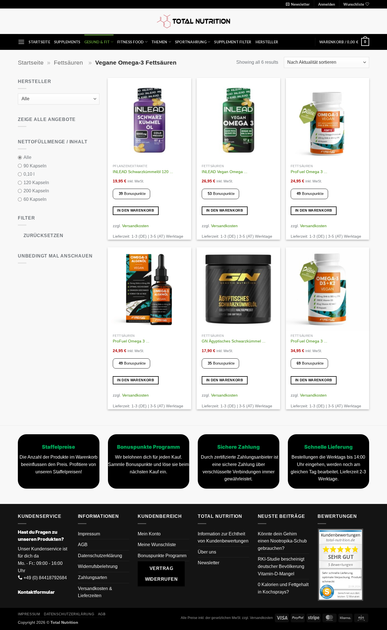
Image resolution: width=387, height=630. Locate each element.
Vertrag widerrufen (161, 573)
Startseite (39, 42)
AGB (83, 544)
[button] (298, 4)
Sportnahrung (191, 42)
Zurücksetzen (43, 235)
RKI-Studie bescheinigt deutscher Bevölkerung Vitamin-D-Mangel (281, 566)
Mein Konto (149, 533)
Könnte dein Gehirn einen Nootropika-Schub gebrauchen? (282, 541)
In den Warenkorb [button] (135, 210)
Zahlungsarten (92, 577)
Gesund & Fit (97, 42)
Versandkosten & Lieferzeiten (95, 592)
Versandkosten (135, 226)
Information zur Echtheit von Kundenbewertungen (223, 537)
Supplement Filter (232, 42)
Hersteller (267, 42)
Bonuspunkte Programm (162, 555)
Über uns (207, 552)
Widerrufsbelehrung (98, 566)
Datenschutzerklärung (100, 555)
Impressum (89, 533)
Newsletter (208, 562)
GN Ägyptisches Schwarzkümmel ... (233, 341)
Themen (159, 42)
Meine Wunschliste (157, 544)
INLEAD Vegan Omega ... (224, 171)
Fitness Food (130, 42)
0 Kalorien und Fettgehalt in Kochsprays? (283, 588)
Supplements (67, 42)
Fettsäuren (69, 62)
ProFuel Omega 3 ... (309, 171)
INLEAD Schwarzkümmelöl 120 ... (143, 171)
